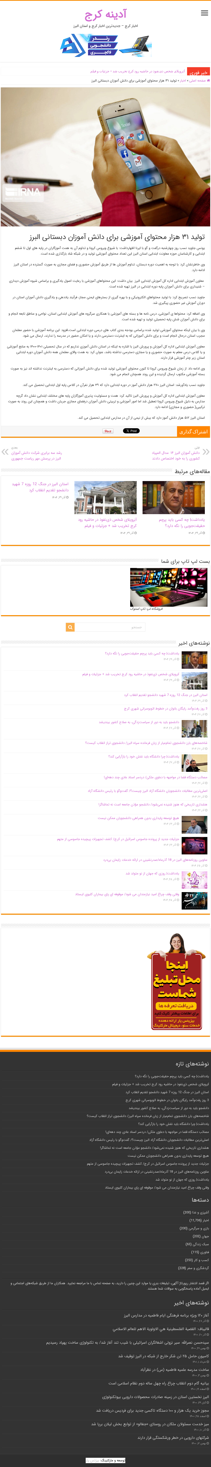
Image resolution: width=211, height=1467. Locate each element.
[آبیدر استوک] (105, 45)
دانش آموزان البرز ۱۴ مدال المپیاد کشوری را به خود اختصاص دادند (176, 453)
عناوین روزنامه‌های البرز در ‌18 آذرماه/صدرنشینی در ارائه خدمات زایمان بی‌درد (155, 860)
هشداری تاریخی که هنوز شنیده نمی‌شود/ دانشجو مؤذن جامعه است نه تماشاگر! (153, 804)
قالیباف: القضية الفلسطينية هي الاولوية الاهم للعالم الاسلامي (161, 1329)
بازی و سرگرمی (199, 1228)
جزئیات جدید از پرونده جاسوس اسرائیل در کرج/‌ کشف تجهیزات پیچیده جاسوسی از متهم (118, 839)
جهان (205, 1236)
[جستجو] (70, 627)
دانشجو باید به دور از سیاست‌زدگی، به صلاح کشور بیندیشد (139, 722)
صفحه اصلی (198, 80)
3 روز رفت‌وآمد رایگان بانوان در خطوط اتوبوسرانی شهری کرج (165, 708)
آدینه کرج (106, 14)
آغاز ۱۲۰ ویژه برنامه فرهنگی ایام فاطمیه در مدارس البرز (166, 1315)
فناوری (204, 1252)
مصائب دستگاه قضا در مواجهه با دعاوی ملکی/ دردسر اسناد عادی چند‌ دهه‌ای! (155, 777)
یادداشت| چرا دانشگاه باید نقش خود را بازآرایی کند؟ (143, 756)
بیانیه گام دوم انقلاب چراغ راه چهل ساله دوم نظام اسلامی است (159, 1383)
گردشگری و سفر (198, 1268)
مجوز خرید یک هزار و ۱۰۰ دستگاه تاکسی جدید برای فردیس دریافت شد (152, 1411)
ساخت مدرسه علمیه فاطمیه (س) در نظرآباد (174, 1370)
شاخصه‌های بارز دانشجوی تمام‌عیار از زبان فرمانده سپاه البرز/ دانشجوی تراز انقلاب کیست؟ (146, 743)
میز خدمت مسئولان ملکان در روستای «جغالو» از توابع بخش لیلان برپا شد (150, 1424)
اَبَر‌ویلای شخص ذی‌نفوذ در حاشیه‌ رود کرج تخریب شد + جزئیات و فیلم (137, 71)
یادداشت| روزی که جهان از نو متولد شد (152, 873)
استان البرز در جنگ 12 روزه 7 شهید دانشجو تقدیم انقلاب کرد (40, 487)
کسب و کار (201, 1260)
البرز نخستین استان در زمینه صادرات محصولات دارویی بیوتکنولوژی (155, 1397)
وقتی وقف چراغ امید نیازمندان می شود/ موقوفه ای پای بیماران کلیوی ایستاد (127, 894)
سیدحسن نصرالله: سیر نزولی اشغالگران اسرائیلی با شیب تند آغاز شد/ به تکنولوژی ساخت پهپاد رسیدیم (127, 1343)
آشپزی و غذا (200, 1212)
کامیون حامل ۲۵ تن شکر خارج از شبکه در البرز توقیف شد (163, 1356)
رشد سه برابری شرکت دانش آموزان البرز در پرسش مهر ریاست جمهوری (36, 453)
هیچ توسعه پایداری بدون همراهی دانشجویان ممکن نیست (138, 818)
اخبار (183, 80)
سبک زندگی (201, 1244)
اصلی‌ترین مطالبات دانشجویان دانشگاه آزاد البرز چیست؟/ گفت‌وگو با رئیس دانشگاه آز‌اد (147, 791)
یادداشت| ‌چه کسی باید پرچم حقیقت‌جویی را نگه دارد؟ (182, 523)
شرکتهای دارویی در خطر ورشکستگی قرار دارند (173, 1438)
